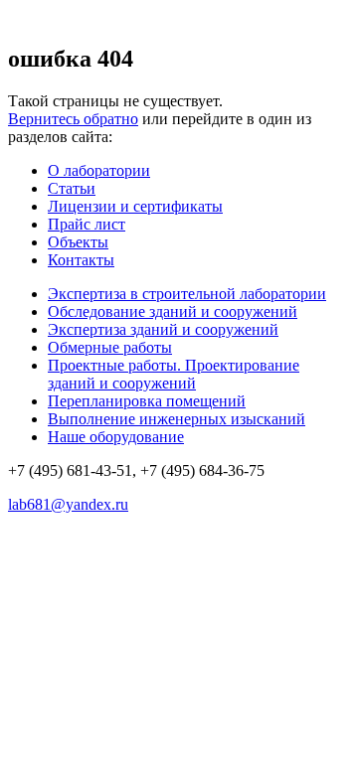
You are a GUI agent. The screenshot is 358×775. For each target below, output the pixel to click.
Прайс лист (86, 224)
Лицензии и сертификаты (135, 206)
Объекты (78, 241)
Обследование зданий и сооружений (172, 311)
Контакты (81, 259)
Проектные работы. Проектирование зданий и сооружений (173, 374)
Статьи (71, 188)
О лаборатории (99, 170)
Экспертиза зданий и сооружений (163, 329)
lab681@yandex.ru (68, 504)
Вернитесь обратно (73, 118)
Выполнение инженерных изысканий (176, 418)
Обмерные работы (110, 347)
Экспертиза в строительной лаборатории (187, 293)
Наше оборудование (116, 436)
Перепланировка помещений (147, 400)
